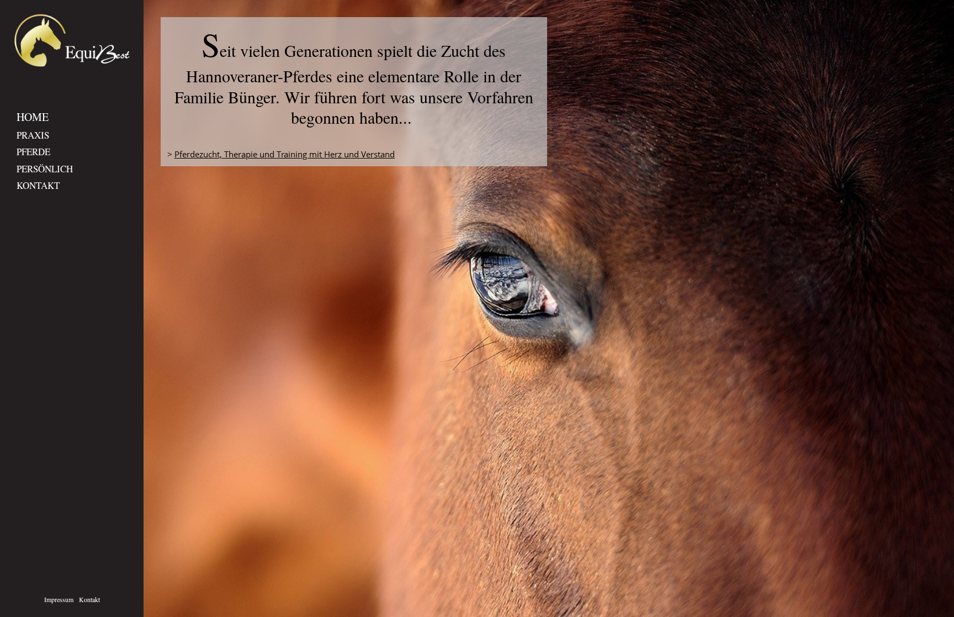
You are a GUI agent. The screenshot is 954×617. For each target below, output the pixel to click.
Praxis (33, 135)
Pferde (33, 151)
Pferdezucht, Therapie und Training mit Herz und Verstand (284, 154)
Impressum (58, 599)
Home (33, 116)
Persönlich (45, 168)
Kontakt (38, 185)
